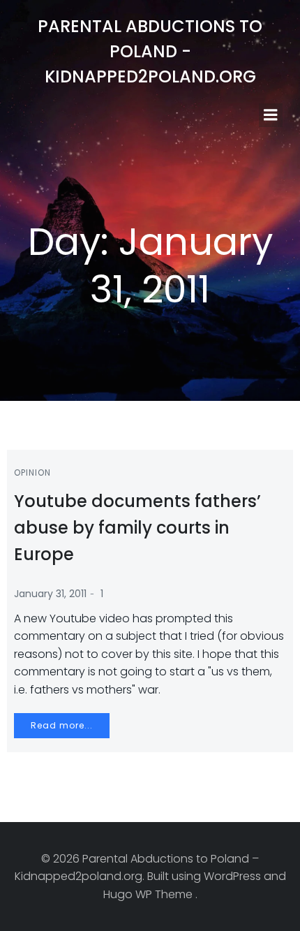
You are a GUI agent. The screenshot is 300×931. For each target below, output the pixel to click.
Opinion (32, 472)
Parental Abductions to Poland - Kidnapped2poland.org (150, 51)
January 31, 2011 (50, 594)
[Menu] (271, 115)
